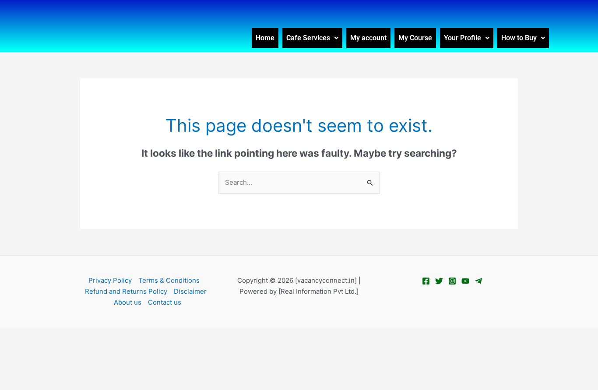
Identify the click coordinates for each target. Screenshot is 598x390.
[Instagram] (452, 281)
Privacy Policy (110, 280)
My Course (415, 38)
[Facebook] (426, 281)
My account (368, 38)
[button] (312, 38)
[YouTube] (465, 281)
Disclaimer (190, 291)
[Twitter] (439, 281)
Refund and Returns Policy (126, 291)
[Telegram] (478, 281)
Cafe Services (308, 38)
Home (265, 38)
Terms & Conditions (169, 280)
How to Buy (519, 38)
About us (127, 302)
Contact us (164, 302)
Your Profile (462, 38)
